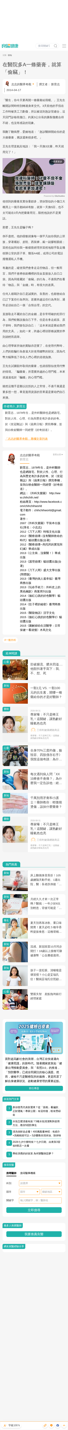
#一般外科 (10, 640)
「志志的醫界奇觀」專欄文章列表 (26, 438)
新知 (10, 55)
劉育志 (55, 84)
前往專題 (34, 1088)
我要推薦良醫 (34, 1234)
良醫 (4, 55)
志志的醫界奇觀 (21, 84)
